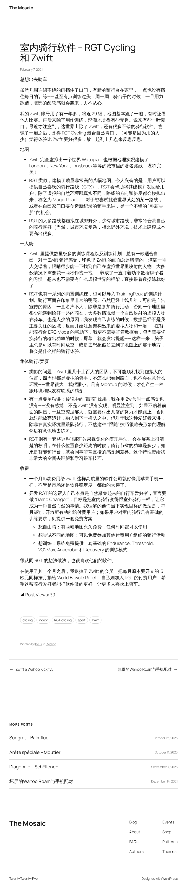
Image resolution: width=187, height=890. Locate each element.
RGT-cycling (63, 620)
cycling (28, 620)
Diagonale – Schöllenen (33, 766)
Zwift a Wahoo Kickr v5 (35, 669)
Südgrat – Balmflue (29, 737)
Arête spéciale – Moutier (34, 752)
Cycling (51, 644)
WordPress (170, 878)
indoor (43, 620)
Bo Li (38, 644)
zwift (95, 620)
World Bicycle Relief (77, 577)
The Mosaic (21, 8)
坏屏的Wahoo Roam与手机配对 (144, 669)
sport (82, 620)
